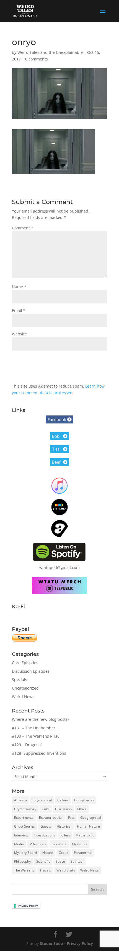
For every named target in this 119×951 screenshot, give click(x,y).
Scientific (43, 861)
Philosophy (22, 861)
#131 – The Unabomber (33, 727)
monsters (59, 844)
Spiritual (77, 861)
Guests (45, 826)
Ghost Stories (24, 826)
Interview (21, 835)
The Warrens (24, 870)
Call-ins (63, 800)
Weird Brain (65, 870)
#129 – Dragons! (27, 744)
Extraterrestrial (51, 817)
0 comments (36, 59)
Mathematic (85, 835)
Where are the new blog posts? (40, 719)
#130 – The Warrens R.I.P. (35, 736)
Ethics (81, 809)
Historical (64, 826)
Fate (71, 817)
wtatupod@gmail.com (59, 567)
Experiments (23, 817)
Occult (63, 852)
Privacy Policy (80, 943)
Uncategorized (25, 688)
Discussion (63, 809)
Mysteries (79, 844)
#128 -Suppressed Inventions (39, 753)
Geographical (90, 817)
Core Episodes (25, 662)
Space (60, 861)
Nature (47, 852)
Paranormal (83, 852)
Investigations (44, 835)
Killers (65, 835)
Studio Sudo (51, 943)
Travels (45, 870)
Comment (22, 228)
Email (18, 310)
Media (19, 844)
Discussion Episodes (31, 671)
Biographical (42, 800)
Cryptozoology (25, 809)
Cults (46, 809)
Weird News (23, 696)
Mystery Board (25, 852)
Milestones (37, 844)
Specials (19, 679)
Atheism (20, 800)
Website (19, 334)
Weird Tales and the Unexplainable (50, 52)
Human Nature (88, 826)
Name (19, 286)
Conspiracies (84, 800)
